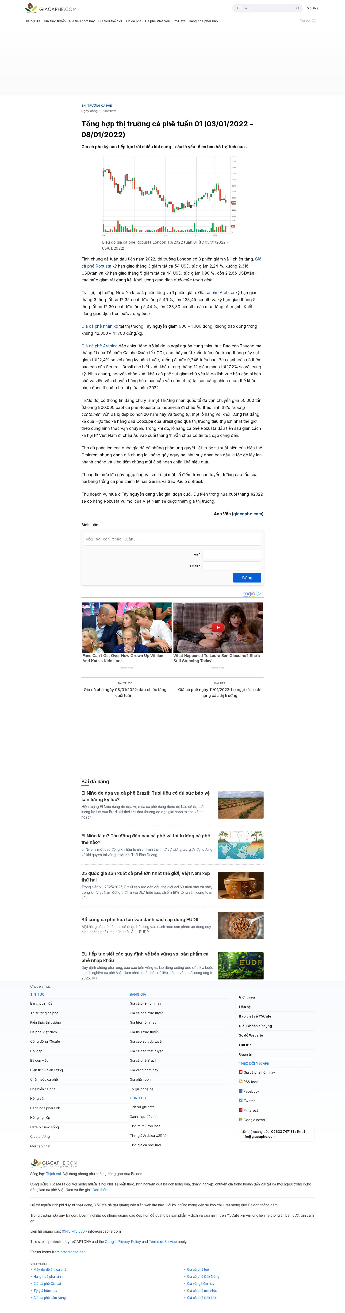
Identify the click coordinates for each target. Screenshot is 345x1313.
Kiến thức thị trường (45, 1022)
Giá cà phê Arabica (99, 345)
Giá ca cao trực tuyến (146, 1051)
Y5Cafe (179, 21)
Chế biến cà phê (43, 1089)
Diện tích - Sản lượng (46, 1070)
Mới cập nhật (40, 1146)
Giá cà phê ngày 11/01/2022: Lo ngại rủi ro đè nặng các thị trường (219, 692)
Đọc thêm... (101, 1190)
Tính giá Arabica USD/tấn (149, 1136)
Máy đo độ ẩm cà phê (50, 1269)
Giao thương (40, 1136)
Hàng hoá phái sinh (203, 21)
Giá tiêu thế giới (110, 21)
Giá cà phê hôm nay (145, 1003)
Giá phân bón (140, 1079)
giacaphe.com (247, 513)
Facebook (252, 1091)
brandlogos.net (73, 1252)
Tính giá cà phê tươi (145, 1145)
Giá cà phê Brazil (143, 1060)
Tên (196, 554)
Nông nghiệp (40, 1117)
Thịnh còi (53, 1174)
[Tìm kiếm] (295, 8)
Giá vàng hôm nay (144, 1070)
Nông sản (37, 1098)
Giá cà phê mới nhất (202, 1291)
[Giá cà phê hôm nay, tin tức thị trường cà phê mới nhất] (50, 8)
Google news (254, 1120)
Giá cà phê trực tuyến (147, 1013)
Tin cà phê (133, 21)
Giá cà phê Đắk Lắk (201, 1298)
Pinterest (251, 1110)
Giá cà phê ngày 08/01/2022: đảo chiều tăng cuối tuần (125, 692)
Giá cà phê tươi (198, 1269)
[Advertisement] (172, 62)
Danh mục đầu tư (143, 1117)
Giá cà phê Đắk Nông (203, 1276)
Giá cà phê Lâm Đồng (50, 1298)
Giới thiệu (313, 8)
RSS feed (251, 1082)
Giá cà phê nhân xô (99, 326)
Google (111, 1241)
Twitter (249, 1101)
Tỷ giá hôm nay (45, 1291)
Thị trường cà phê (96, 105)
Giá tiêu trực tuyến (144, 1032)
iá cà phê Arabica (217, 292)
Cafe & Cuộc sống (44, 1127)
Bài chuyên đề (41, 1003)
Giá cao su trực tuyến (146, 1041)
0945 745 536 (73, 1231)
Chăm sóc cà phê (44, 1079)
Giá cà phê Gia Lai (47, 1284)
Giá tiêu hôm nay (82, 21)
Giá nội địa (32, 21)
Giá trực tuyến (55, 21)
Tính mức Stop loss (145, 1126)
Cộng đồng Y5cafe (45, 1041)
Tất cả (304, 21)
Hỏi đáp (36, 1051)
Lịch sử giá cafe (142, 1107)
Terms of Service (163, 1241)
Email (195, 566)
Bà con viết (39, 1060)
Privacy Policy (129, 1241)
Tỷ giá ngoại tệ (141, 1089)
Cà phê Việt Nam (158, 21)
